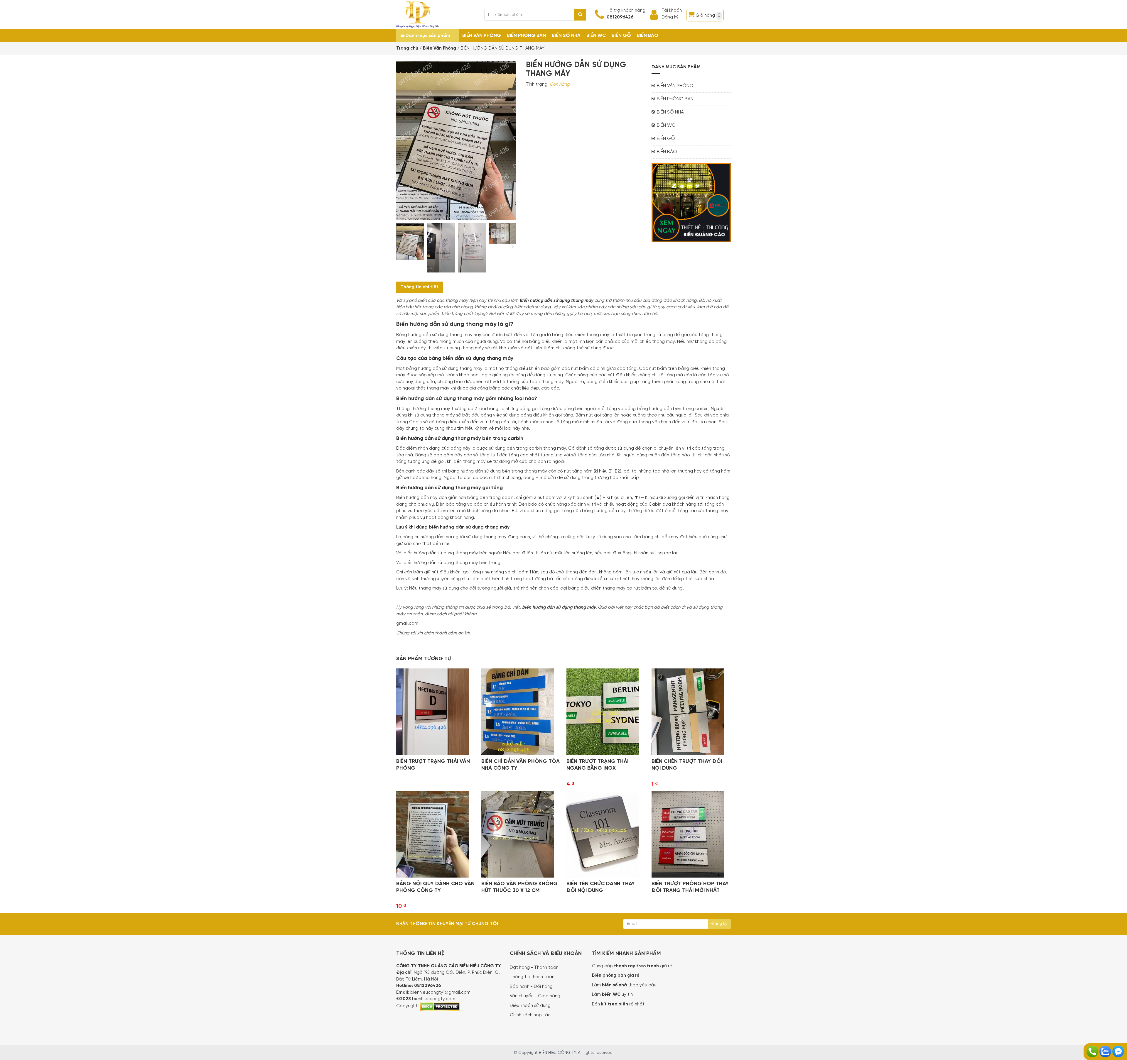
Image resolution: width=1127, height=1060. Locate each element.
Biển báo (647, 35)
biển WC (612, 994)
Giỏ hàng (708, 15)
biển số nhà (614, 985)
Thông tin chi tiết (419, 287)
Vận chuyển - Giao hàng (535, 996)
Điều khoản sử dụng (530, 1005)
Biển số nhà (566, 35)
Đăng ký (670, 17)
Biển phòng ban (526, 35)
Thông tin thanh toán (532, 977)
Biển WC (596, 35)
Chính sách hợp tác (530, 1015)
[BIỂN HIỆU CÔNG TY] (417, 14)
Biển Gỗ (621, 35)
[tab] (419, 287)
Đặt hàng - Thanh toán (534, 967)
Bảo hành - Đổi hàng (531, 986)
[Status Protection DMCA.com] (440, 1005)
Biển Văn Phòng (481, 35)
